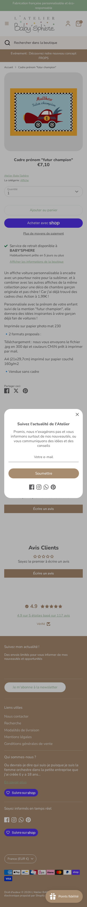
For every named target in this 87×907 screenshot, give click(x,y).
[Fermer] (77, 414)
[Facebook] (31, 487)
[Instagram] (38, 487)
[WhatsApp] (46, 487)
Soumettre (43, 473)
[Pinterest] (53, 487)
